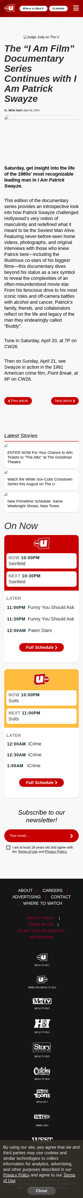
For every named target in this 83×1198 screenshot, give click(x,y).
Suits (14, 700)
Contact (61, 896)
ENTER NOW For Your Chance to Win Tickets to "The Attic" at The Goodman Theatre (40, 457)
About (25, 890)
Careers (53, 890)
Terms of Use (28, 851)
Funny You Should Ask (51, 607)
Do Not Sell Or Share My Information (41, 934)
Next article (64, 401)
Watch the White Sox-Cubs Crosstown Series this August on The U (39, 481)
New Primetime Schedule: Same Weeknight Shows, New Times (35, 503)
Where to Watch (33, 8)
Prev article (19, 401)
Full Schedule (40, 647)
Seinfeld (17, 563)
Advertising (26, 896)
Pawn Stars (40, 630)
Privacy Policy (40, 918)
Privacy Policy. (56, 851)
